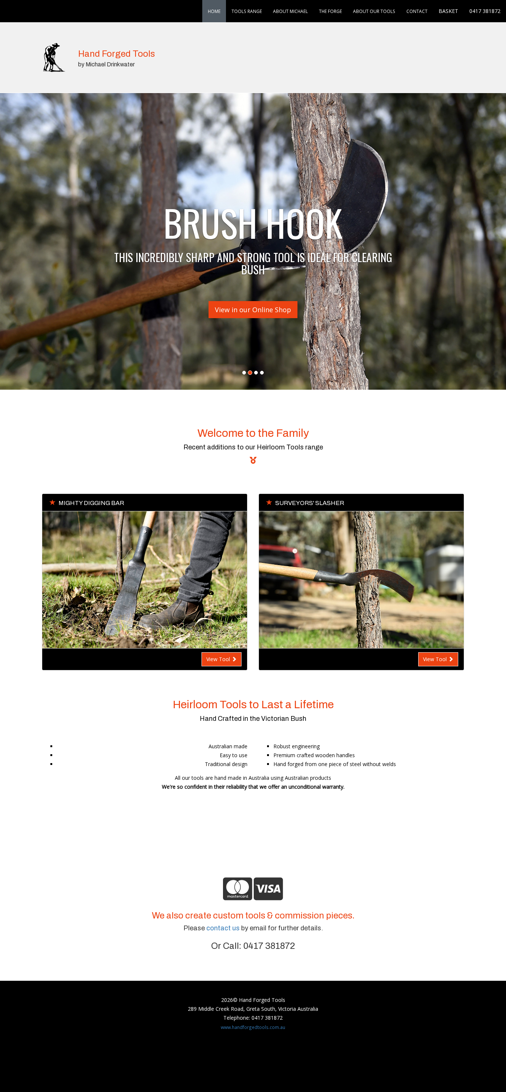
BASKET (448, 10)
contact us (223, 928)
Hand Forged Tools (116, 54)
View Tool (219, 659)
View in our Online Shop (253, 309)
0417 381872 (484, 10)
